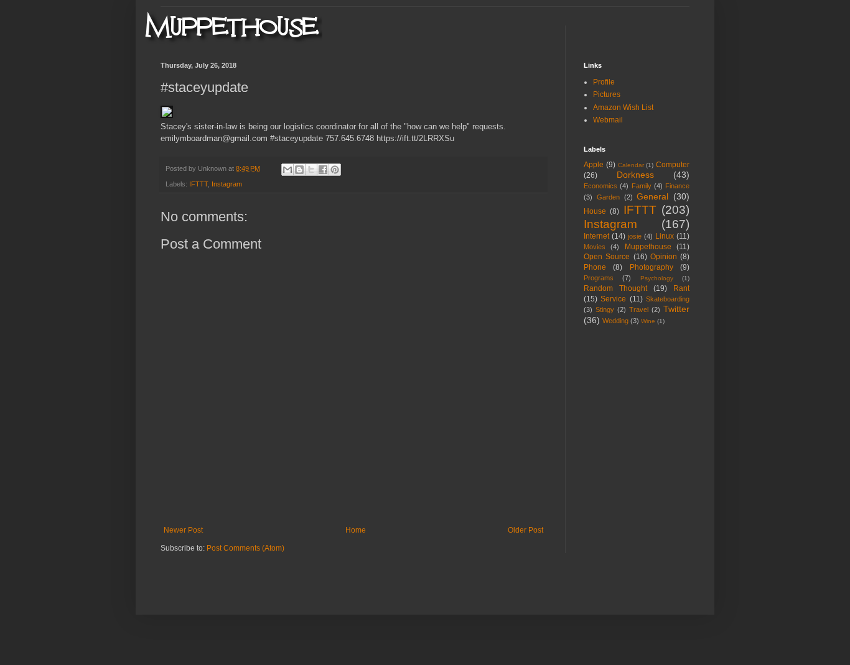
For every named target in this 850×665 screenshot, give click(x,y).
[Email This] (287, 169)
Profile (604, 82)
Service (613, 299)
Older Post (525, 530)
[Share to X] (311, 169)
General (652, 196)
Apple (594, 164)
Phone (595, 267)
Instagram (227, 184)
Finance (677, 186)
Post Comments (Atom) (245, 548)
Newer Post (183, 530)
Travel (638, 309)
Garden (608, 197)
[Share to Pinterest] (335, 169)
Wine (648, 321)
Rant (681, 288)
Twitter (676, 309)
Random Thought (615, 288)
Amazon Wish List (623, 107)
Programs (599, 278)
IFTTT (198, 184)
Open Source (607, 256)
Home (355, 530)
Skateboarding (667, 299)
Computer (672, 164)
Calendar (631, 165)
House (595, 211)
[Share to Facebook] (323, 169)
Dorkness (635, 175)
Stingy (604, 309)
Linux (664, 236)
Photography (651, 267)
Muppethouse (648, 246)
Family (642, 186)
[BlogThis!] (299, 169)
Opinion (663, 256)
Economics (600, 186)
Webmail (608, 120)
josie (635, 236)
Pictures (606, 94)
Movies (594, 246)
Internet (596, 236)
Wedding (615, 320)
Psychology (656, 278)
